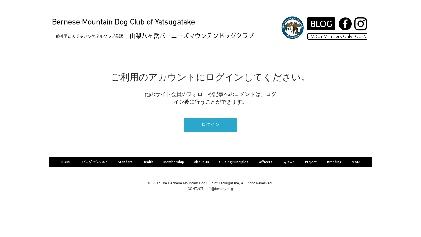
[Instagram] (360, 24)
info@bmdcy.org (219, 189)
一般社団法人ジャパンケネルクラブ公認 (87, 36)
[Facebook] (345, 23)
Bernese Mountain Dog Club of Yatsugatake (123, 22)
